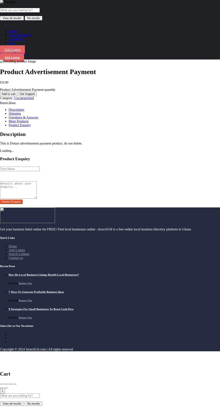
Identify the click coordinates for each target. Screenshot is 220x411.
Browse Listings (20, 35)
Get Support (27, 94)
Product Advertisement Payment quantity (27, 89)
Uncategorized (24, 98)
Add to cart (8, 94)
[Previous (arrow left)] (1, 388)
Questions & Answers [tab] (23, 117)
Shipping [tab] (15, 113)
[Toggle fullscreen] (10, 384)
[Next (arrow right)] (6, 388)
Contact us (16, 38)
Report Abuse (8, 102)
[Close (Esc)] (1, 384)
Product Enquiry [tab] (20, 125)
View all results (12, 18)
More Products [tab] (19, 121)
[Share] (6, 384)
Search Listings (19, 254)
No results (33, 18)
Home (13, 31)
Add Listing (12, 50)
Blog (12, 42)
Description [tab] (16, 109)
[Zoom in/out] (14, 384)
